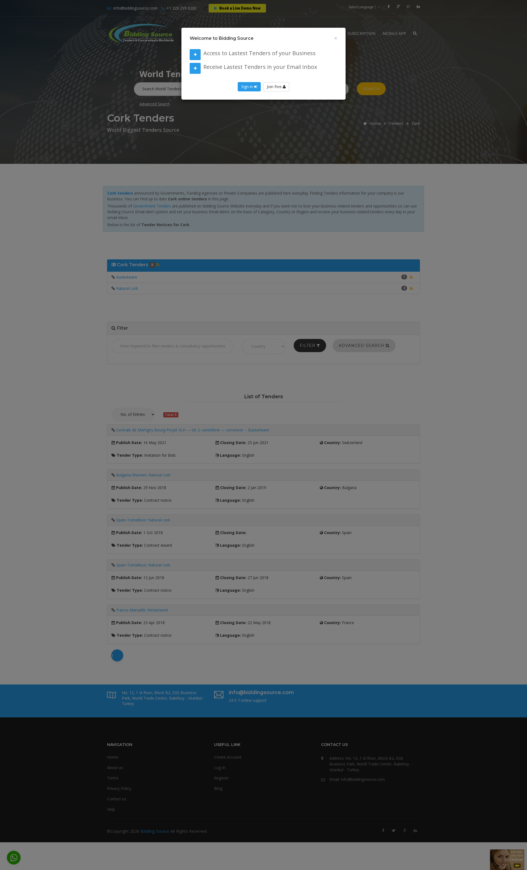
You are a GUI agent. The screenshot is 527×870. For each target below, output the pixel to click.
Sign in (247, 86)
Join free (275, 86)
